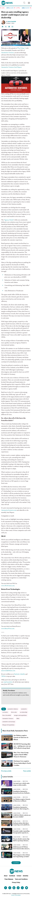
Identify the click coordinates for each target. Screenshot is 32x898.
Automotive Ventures (7, 52)
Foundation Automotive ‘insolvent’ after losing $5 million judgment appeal (20, 808)
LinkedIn (22, 674)
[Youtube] (26, 887)
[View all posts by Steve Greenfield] (3, 22)
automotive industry (13, 709)
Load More (16, 862)
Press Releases (9, 879)
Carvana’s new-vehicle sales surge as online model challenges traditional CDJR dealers (21, 784)
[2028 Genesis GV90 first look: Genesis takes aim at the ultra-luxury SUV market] (6, 847)
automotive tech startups (8, 721)
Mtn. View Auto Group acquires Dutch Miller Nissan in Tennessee (21, 755)
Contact (19, 876)
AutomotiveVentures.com (8, 510)
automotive (24, 709)
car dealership (23, 712)
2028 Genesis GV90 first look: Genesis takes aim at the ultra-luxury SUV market (22, 848)
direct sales (14, 712)
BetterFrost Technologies (10, 589)
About (5, 876)
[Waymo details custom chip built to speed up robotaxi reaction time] (6, 839)
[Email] (12, 26)
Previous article (6, 771)
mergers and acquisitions (20, 715)
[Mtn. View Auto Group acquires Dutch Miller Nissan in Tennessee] (7, 755)
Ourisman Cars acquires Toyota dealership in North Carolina (22, 763)
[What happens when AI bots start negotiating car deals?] (6, 855)
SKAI (3, 536)
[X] (6, 26)
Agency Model (8, 220)
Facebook (16, 674)
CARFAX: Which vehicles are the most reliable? (22, 816)
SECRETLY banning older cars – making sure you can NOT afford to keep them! (22, 746)
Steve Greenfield (12, 21)
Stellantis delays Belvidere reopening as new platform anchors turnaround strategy (21, 824)
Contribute (12, 876)
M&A (17, 718)
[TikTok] (18, 887)
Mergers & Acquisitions (8, 724)
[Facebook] (2, 26)
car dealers (5, 712)
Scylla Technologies (16, 895)
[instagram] (9, 887)
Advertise (25, 876)
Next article (27, 771)
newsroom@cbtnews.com (8, 670)
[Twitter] (22, 887)
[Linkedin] (9, 26)
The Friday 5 (21, 48)
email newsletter (8, 682)
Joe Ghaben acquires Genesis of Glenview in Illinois (21, 737)
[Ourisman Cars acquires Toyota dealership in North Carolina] (7, 763)
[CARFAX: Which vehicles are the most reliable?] (6, 815)
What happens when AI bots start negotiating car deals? (21, 855)
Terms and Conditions (21, 879)
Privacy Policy (16, 882)
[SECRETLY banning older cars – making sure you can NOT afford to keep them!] (7, 746)
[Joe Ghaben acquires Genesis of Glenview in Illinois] (7, 737)
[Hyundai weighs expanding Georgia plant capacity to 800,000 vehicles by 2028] (6, 831)
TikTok (3, 676)
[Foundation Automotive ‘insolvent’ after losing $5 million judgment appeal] (6, 807)
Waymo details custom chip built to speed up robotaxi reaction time (21, 840)
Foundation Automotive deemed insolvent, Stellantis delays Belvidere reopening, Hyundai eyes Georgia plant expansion (21, 792)
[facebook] (5, 887)
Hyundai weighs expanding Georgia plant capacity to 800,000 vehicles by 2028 (21, 832)
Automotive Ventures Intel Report (11, 67)
